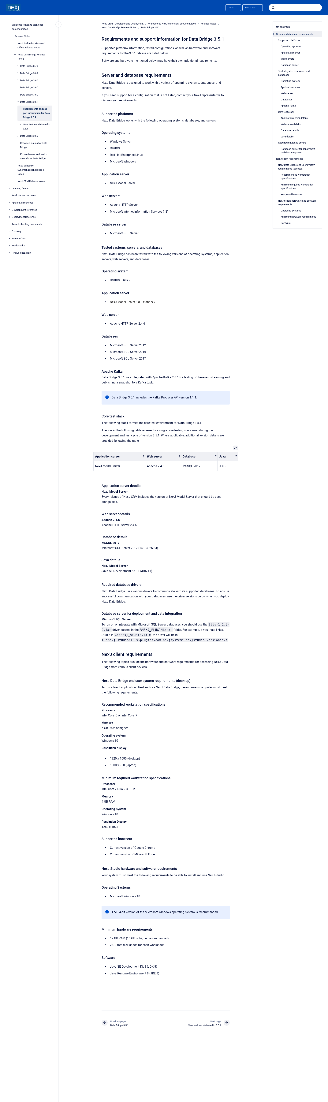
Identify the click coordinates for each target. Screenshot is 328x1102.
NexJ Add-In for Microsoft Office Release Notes (31, 45)
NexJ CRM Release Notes (31, 181)
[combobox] (295, 7)
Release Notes (22, 36)
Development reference (24, 209)
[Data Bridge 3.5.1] (17, 101)
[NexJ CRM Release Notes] (15, 181)
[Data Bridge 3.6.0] (17, 87)
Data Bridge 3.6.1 (29, 80)
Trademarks (18, 245)
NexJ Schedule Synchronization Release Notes (30, 169)
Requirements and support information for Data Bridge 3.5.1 (36, 113)
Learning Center (20, 188)
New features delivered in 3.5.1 (36, 126)
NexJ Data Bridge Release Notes (31, 56)
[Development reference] (9, 209)
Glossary (16, 231)
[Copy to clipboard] (100, 75)
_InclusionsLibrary (21, 252)
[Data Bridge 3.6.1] (17, 80)
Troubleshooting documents (27, 224)
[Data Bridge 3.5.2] (17, 94)
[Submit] (273, 8)
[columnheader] (119, 456)
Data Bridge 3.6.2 (29, 73)
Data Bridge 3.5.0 (29, 135)
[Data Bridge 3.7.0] (17, 66)
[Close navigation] (58, 24)
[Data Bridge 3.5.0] (17, 135)
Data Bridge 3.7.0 (29, 66)
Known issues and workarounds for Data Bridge (33, 156)
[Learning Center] (9, 188)
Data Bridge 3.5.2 (29, 94)
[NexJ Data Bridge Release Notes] (15, 54)
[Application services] (9, 202)
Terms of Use (19, 238)
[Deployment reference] (9, 217)
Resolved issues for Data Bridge (33, 144)
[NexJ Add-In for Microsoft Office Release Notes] (15, 43)
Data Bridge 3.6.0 (29, 87)
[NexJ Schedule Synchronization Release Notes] (15, 165)
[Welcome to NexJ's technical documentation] (9, 24)
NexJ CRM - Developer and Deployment (123, 23)
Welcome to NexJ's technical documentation (27, 26)
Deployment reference (24, 216)
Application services (22, 202)
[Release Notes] (12, 36)
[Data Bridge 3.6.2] (17, 73)
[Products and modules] (9, 195)
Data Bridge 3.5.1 (29, 101)
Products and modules (24, 195)
